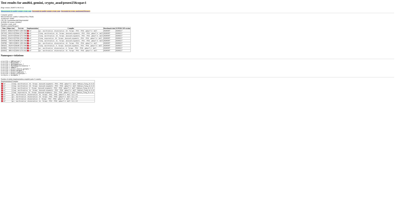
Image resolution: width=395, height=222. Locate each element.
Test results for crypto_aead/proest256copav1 (75, 11)
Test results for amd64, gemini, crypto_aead (46, 11)
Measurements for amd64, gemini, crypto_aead (16, 11)
